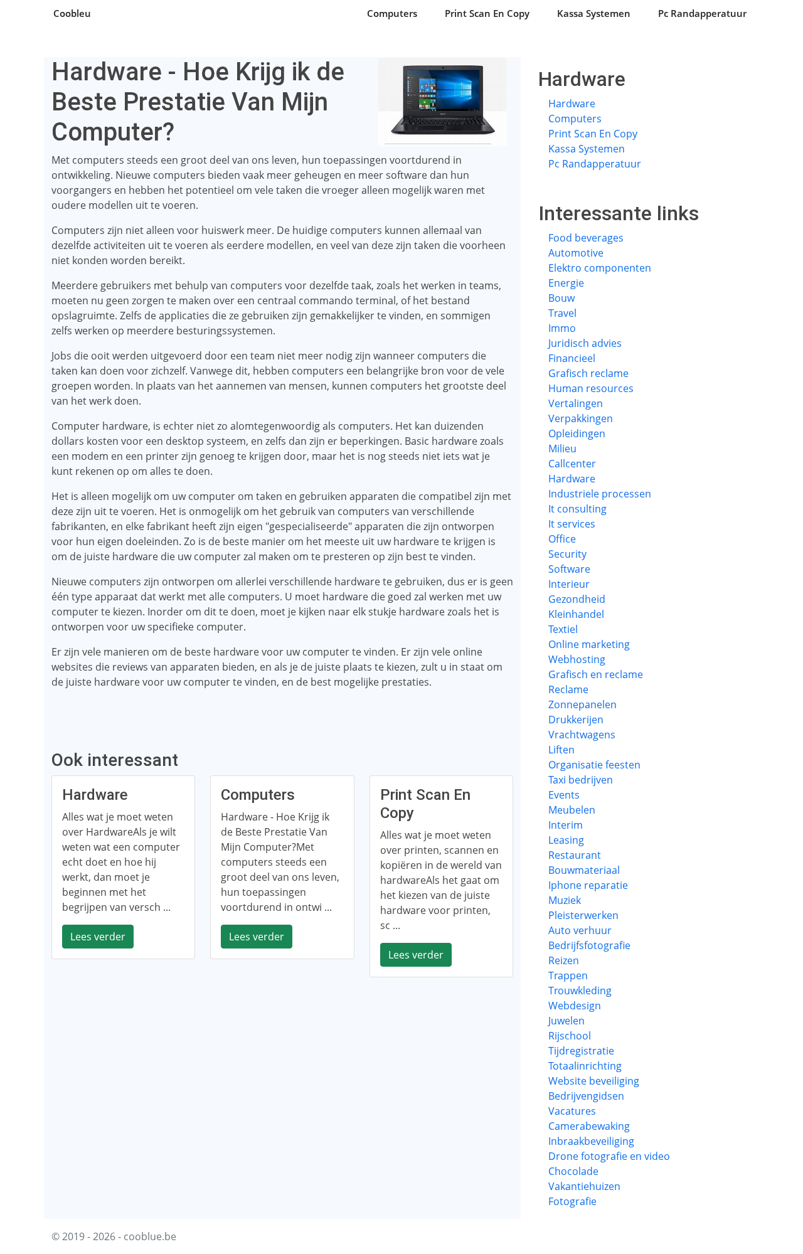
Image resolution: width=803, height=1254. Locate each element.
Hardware (571, 103)
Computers (392, 13)
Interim (565, 825)
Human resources (591, 388)
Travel (562, 313)
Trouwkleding (580, 990)
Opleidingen (576, 433)
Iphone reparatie (588, 885)
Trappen (568, 975)
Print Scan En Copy (487, 13)
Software (569, 569)
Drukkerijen (576, 719)
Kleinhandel (576, 614)
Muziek (564, 900)
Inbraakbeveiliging (591, 1141)
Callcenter (572, 463)
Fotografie (572, 1201)
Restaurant (574, 855)
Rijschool (569, 1036)
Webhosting (576, 659)
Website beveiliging (593, 1081)
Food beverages (586, 238)
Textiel (563, 629)
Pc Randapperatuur (702, 13)
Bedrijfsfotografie (589, 945)
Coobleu (72, 13)
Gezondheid (576, 599)
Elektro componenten (599, 268)
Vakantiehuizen (584, 1186)
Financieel (571, 358)
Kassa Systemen (593, 13)
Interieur (569, 584)
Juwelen (566, 1021)
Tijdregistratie (581, 1051)
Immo (562, 328)
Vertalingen (575, 403)
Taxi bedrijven (580, 780)
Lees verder (97, 936)
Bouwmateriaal (584, 870)
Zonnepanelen (582, 704)
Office (562, 539)
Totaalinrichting (585, 1066)
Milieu (562, 448)
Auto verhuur (580, 930)
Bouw (561, 298)
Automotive (576, 253)
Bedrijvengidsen (586, 1096)
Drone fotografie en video (609, 1156)
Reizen (563, 960)
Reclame (568, 689)
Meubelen (571, 810)
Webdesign (574, 1005)
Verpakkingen (580, 418)
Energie (566, 283)
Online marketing (589, 644)
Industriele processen (599, 494)
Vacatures (572, 1111)
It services (571, 524)
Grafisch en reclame (595, 674)
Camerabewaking (589, 1126)
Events (564, 795)
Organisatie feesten (594, 765)
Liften (561, 750)
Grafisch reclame (588, 373)
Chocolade (573, 1171)
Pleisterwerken (583, 915)
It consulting (577, 509)
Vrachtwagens (581, 734)
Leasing (566, 840)
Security (567, 554)
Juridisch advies (585, 343)
